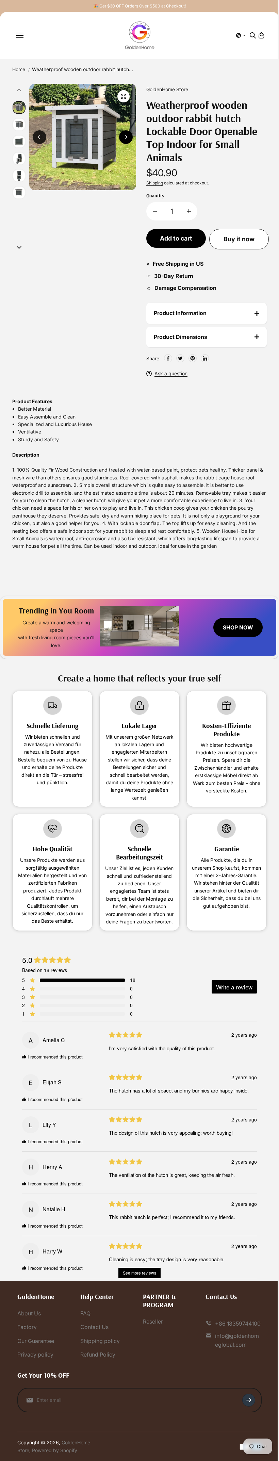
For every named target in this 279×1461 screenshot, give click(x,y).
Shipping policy (99, 1348)
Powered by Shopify (54, 1458)
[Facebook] (166, 358)
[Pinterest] (191, 358)
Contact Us (93, 1334)
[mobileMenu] (19, 35)
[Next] (126, 137)
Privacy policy (35, 1362)
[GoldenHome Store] (140, 35)
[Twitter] (179, 358)
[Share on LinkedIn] (203, 358)
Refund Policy (96, 1362)
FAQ (84, 1320)
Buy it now (239, 239)
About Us (29, 1320)
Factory (27, 1334)
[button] (241, 35)
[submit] (245, 1407)
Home (18, 69)
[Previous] (39, 137)
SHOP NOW (234, 627)
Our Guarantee (35, 1348)
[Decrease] (154, 211)
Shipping (154, 182)
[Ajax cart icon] (261, 35)
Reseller (151, 1329)
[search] (252, 35)
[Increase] (188, 211)
